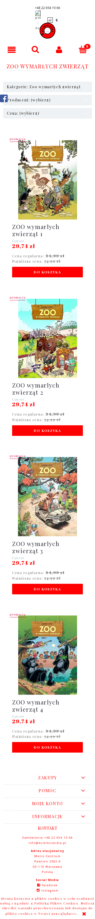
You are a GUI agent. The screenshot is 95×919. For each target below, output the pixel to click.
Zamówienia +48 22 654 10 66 (47, 837)
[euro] (57, 20)
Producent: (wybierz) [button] (29, 99)
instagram (49, 890)
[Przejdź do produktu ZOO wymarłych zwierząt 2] (47, 338)
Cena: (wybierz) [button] (23, 113)
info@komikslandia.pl (47, 843)
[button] (12, 49)
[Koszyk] (83, 49)
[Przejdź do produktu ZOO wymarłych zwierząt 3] (47, 496)
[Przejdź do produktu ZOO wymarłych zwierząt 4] (47, 655)
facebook (50, 885)
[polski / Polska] (38, 20)
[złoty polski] (50, 20)
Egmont (18, 241)
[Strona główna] (47, 31)
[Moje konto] (59, 49)
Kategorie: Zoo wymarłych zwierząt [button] (43, 86)
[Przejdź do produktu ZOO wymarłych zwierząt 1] (47, 180)
